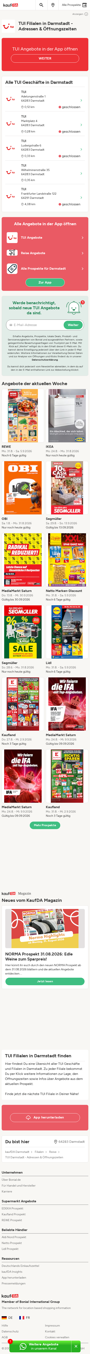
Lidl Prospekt (10, 1249)
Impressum (52, 1325)
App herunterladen (14, 1277)
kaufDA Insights (12, 1272)
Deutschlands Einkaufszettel (20, 1266)
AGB (5, 1337)
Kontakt (50, 1331)
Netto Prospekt (12, 1243)
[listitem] (23, 423)
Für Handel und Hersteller (19, 1185)
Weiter (73, 325)
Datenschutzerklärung (45, 359)
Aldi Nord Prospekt (14, 1237)
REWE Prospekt (12, 1220)
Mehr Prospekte (45, 825)
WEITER (45, 58)
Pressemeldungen (14, 1283)
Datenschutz (10, 1331)
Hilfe (5, 1325)
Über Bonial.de (11, 1180)
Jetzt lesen (45, 981)
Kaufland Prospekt (14, 1214)
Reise (53, 1152)
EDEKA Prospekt (12, 1208)
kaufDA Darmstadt (17, 1152)
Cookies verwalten (57, 1337)
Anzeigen (77, 14)
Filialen (39, 1152)
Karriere (7, 1191)
